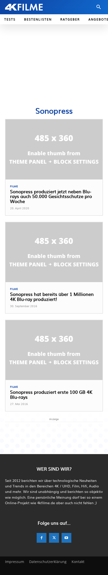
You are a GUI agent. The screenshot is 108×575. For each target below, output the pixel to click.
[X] (54, 538)
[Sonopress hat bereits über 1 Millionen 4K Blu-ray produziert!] (54, 252)
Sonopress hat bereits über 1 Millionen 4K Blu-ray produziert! (52, 296)
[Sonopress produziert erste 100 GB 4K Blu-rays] (54, 350)
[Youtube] (66, 538)
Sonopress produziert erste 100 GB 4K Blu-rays (51, 394)
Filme (14, 186)
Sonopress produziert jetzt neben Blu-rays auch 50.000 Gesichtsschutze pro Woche (51, 196)
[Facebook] (41, 538)
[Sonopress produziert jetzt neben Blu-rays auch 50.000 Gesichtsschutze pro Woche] (54, 149)
